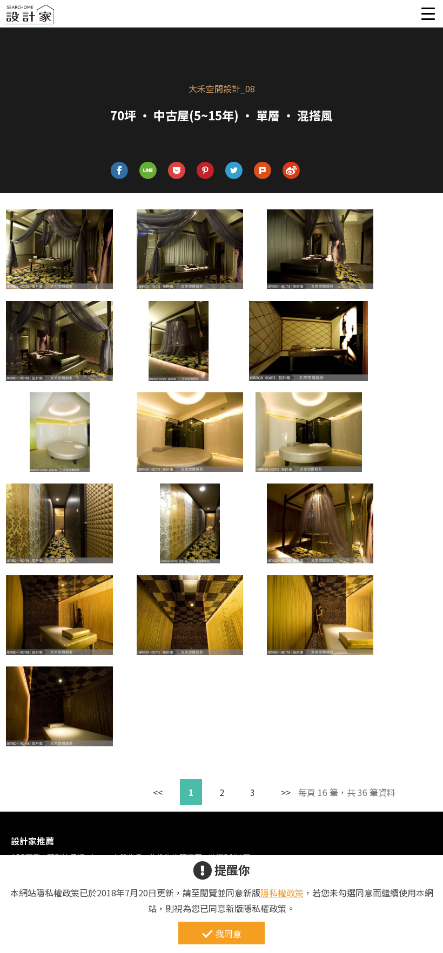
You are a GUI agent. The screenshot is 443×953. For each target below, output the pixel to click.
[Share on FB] (120, 171)
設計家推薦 (32, 840)
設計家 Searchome (30, 17)
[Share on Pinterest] (205, 171)
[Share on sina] (291, 171)
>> (286, 792)
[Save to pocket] (177, 171)
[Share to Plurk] (263, 171)
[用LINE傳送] (148, 171)
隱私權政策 (282, 892)
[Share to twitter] (234, 171)
